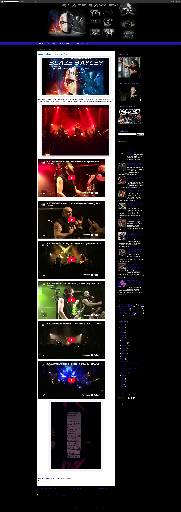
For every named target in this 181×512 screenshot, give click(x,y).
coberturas (136, 309)
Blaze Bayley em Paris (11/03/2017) (129, 369)
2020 (122, 330)
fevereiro (125, 373)
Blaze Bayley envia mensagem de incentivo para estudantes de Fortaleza (134, 283)
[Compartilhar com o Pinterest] (70, 478)
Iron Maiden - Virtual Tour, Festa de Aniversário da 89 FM (135, 205)
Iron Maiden (127, 307)
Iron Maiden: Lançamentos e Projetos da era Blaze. (135, 191)
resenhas (121, 309)
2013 (122, 387)
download (121, 314)
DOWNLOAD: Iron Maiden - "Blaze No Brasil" (135, 164)
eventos (139, 313)
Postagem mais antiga (105, 489)
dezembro (125, 340)
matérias (136, 310)
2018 (122, 335)
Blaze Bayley (125, 304)
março (124, 361)
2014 (122, 384)
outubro (124, 343)
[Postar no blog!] (64, 478)
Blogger (102, 508)
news (142, 305)
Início (41, 43)
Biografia (51, 43)
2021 (122, 327)
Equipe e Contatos (81, 43)
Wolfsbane (136, 312)
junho (124, 353)
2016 (122, 379)
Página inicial (76, 489)
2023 (122, 324)
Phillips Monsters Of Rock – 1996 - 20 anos (135, 151)
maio (124, 356)
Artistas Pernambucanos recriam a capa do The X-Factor (134, 251)
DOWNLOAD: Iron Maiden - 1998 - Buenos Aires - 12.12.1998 (135, 178)
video (48, 481)
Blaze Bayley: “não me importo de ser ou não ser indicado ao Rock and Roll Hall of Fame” (135, 266)
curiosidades (122, 312)
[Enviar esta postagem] (58, 478)
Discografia (64, 43)
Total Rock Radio (129, 315)
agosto (124, 348)
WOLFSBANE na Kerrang (135, 220)
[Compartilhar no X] (66, 478)
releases (130, 314)
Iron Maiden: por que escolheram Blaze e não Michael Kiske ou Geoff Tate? (134, 235)
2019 (122, 332)
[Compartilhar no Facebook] (68, 478)
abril (123, 359)
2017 (122, 338)
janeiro (124, 375)
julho (124, 351)
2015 (122, 381)
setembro (125, 345)
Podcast (120, 315)
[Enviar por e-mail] (62, 478)
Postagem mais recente (47, 489)
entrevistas (121, 310)
